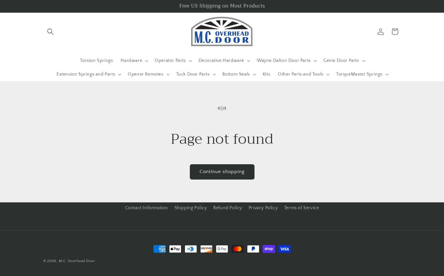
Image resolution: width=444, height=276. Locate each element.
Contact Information (146, 208)
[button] (50, 31)
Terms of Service (301, 208)
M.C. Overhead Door (77, 261)
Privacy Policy (263, 208)
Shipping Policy (191, 208)
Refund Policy (227, 208)
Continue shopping (222, 171)
